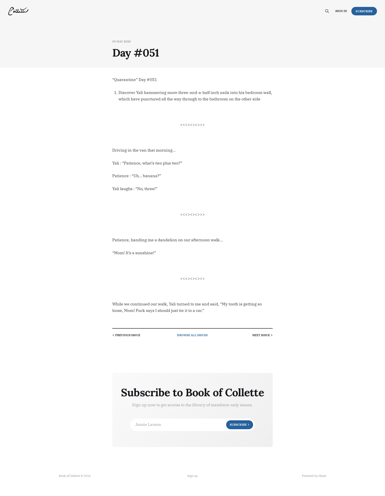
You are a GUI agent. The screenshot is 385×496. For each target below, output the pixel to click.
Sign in (341, 11)
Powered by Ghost (314, 476)
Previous (127, 335)
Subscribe (364, 11)
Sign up (192, 476)
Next (261, 335)
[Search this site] (327, 11)
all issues (192, 335)
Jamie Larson (191, 424)
